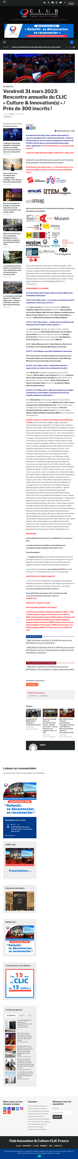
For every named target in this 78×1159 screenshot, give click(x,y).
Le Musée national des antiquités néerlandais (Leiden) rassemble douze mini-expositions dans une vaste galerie (12, 147)
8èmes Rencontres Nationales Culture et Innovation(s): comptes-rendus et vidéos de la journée (24, 1036)
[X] (48, 2)
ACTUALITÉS (8, 87)
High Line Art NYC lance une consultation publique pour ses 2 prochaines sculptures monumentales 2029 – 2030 (12, 239)
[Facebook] (52, 2)
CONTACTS (58, 1146)
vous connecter (17, 773)
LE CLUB (36, 1146)
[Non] (76, 1154)
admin (12, 114)
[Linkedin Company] (44, 2)
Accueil (18, 1146)
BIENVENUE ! (27, 1146)
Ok (39, 1156)
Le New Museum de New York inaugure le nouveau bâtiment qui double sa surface (25, 1074)
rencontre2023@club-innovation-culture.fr (42, 589)
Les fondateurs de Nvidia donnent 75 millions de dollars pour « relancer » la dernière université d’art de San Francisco (12, 300)
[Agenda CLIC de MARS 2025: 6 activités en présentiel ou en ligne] (33, 713)
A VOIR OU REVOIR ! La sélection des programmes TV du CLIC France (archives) (25, 1023)
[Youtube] (60, 2)
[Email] (34, 128)
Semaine (22, 1015)
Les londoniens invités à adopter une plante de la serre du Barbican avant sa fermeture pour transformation (12, 270)
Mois (30, 1015)
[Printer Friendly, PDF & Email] (8, 117)
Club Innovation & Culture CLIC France (39, 1141)
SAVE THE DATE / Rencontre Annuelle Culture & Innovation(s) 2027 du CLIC (22, 829)
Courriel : (56, 1108)
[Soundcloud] (64, 2)
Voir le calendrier (10, 835)
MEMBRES (43, 1146)
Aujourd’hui (11, 1015)
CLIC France (33, 696)
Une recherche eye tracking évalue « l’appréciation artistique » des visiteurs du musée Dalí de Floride (12, 177)
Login (71, 3)
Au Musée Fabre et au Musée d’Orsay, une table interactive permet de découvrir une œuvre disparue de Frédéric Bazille (25, 1050)
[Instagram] (56, 2)
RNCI (50, 1146)
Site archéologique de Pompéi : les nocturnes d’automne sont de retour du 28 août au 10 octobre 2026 (12, 208)
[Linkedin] (9, 1108)
